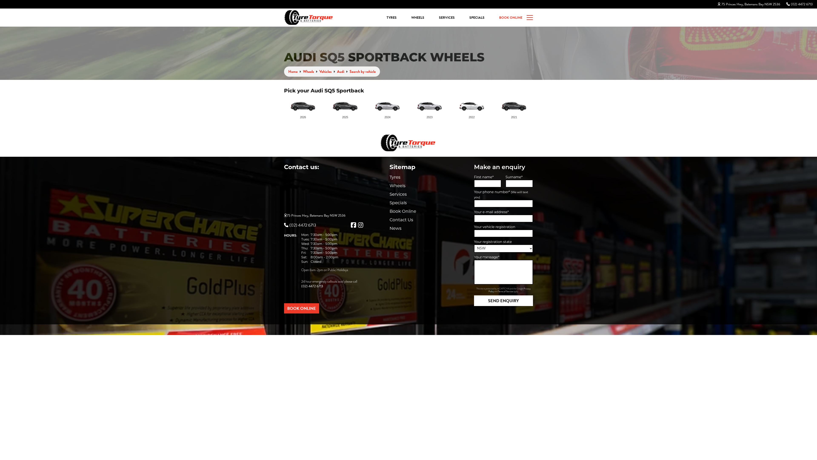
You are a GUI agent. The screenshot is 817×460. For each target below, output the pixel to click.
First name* (484, 177)
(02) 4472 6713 (802, 4)
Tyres (392, 17)
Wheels (417, 17)
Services (447, 17)
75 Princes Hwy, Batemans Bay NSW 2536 (750, 4)
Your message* (486, 257)
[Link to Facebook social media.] (353, 225)
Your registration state (493, 242)
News (395, 229)
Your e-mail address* (491, 212)
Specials (476, 17)
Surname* (514, 177)
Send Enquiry (503, 301)
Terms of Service (505, 291)
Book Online (510, 17)
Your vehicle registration (494, 227)
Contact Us (401, 220)
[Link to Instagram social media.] (360, 225)
